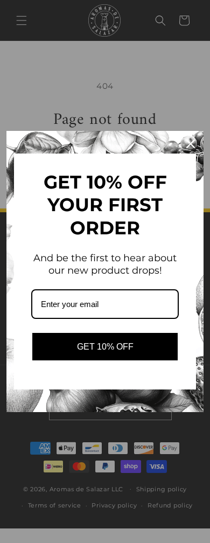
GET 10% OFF (105, 346)
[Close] (191, 144)
